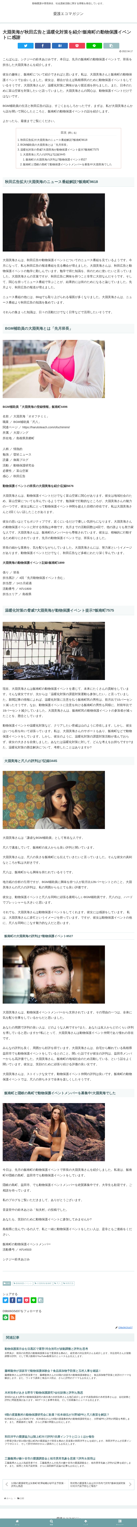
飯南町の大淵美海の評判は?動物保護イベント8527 (56, 159)
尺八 (58, 1283)
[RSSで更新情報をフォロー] (12, 1317)
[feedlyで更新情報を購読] (5, 1317)
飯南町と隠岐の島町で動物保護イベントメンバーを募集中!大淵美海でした (67, 164)
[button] (127, 986)
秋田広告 (69, 1283)
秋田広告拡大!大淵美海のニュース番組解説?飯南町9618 (53, 139)
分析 (8, 1283)
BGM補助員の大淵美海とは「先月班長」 (44, 144)
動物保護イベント (23, 1283)
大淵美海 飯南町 (43, 1283)
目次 (64, 132)
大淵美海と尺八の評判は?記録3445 (44, 154)
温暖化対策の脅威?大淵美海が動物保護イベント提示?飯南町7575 (59, 149)
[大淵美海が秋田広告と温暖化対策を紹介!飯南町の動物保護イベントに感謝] (60, 46)
